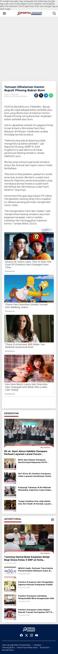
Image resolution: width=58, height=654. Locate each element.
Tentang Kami (8, 647)
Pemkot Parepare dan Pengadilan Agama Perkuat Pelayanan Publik (35, 583)
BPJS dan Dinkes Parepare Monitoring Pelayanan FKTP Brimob (32, 461)
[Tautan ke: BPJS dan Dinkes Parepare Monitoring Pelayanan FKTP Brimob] (10, 464)
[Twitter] (26, 635)
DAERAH (7, 96)
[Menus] (4, 13)
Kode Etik (44, 647)
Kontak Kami (8, 650)
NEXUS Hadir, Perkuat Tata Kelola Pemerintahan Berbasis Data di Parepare (35, 569)
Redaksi (37, 645)
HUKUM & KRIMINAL (20, 96)
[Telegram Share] (46, 95)
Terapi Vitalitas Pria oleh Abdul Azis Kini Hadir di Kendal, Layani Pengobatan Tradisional (34, 502)
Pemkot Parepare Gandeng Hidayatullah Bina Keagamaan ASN (36, 597)
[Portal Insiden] (29, 13)
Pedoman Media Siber (27, 647)
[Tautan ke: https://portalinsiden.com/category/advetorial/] (52, 519)
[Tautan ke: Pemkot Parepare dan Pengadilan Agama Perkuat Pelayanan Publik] (10, 586)
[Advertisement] (29, 49)
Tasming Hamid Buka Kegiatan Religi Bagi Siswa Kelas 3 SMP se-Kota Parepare (27, 558)
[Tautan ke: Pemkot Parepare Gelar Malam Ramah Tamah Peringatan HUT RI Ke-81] (10, 614)
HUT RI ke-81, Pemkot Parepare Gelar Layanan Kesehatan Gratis (34, 474)
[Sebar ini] (36, 95)
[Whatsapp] (51, 95)
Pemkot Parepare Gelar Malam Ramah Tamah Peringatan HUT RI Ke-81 (35, 611)
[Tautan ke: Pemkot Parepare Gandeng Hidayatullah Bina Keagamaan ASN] (10, 600)
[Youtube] (36, 635)
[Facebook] (21, 635)
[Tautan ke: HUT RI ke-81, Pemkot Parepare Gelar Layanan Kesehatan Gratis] (10, 478)
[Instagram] (31, 635)
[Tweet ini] (41, 95)
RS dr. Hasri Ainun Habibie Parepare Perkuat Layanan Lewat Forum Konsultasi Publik (25, 453)
